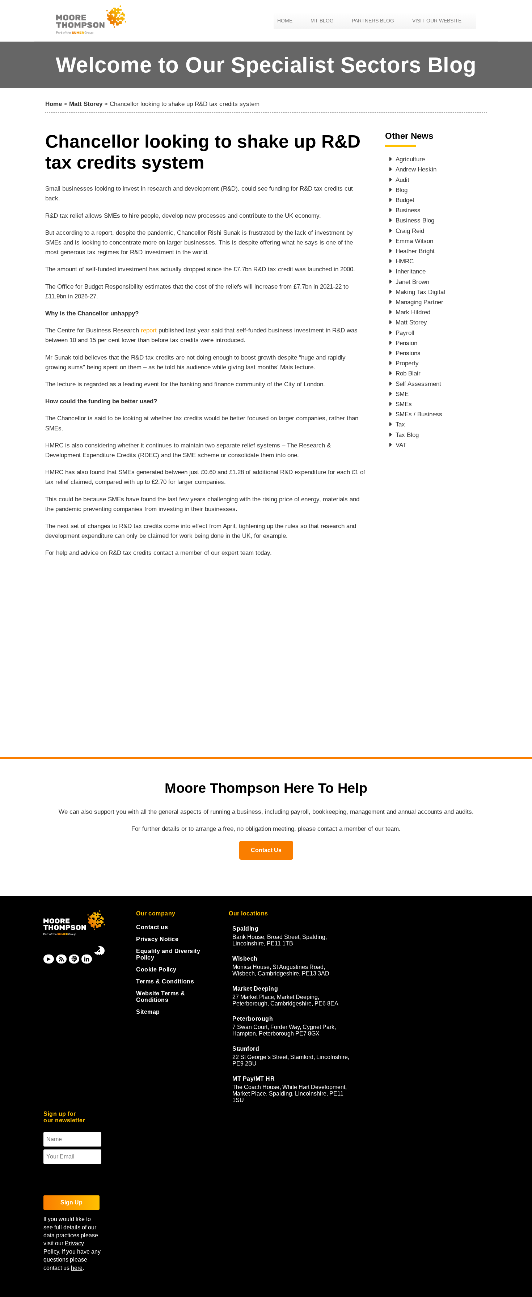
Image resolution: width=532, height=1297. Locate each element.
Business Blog (415, 220)
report (150, 330)
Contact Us (266, 850)
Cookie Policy (156, 969)
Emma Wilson (414, 241)
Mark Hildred (413, 312)
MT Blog (322, 21)
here (77, 1268)
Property (407, 363)
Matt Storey (85, 104)
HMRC (405, 261)
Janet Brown (412, 281)
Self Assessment (418, 383)
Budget (405, 200)
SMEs (404, 404)
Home (284, 21)
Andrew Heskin (416, 169)
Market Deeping (255, 989)
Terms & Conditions (165, 981)
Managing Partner (419, 302)
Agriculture (410, 159)
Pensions (408, 353)
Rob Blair (408, 373)
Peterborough (252, 1019)
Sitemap (148, 1012)
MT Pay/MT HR (253, 1079)
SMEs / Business (419, 414)
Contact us (152, 927)
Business (408, 210)
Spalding (245, 929)
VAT (401, 445)
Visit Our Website (436, 21)
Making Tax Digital (420, 292)
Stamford (245, 1049)
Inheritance (411, 271)
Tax (400, 424)
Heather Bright (415, 251)
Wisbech (245, 959)
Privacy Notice (157, 939)
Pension (406, 343)
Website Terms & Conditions (160, 996)
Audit (402, 180)
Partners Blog (373, 21)
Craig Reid (410, 230)
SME (402, 394)
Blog (402, 190)
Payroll (405, 332)
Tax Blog (407, 434)
